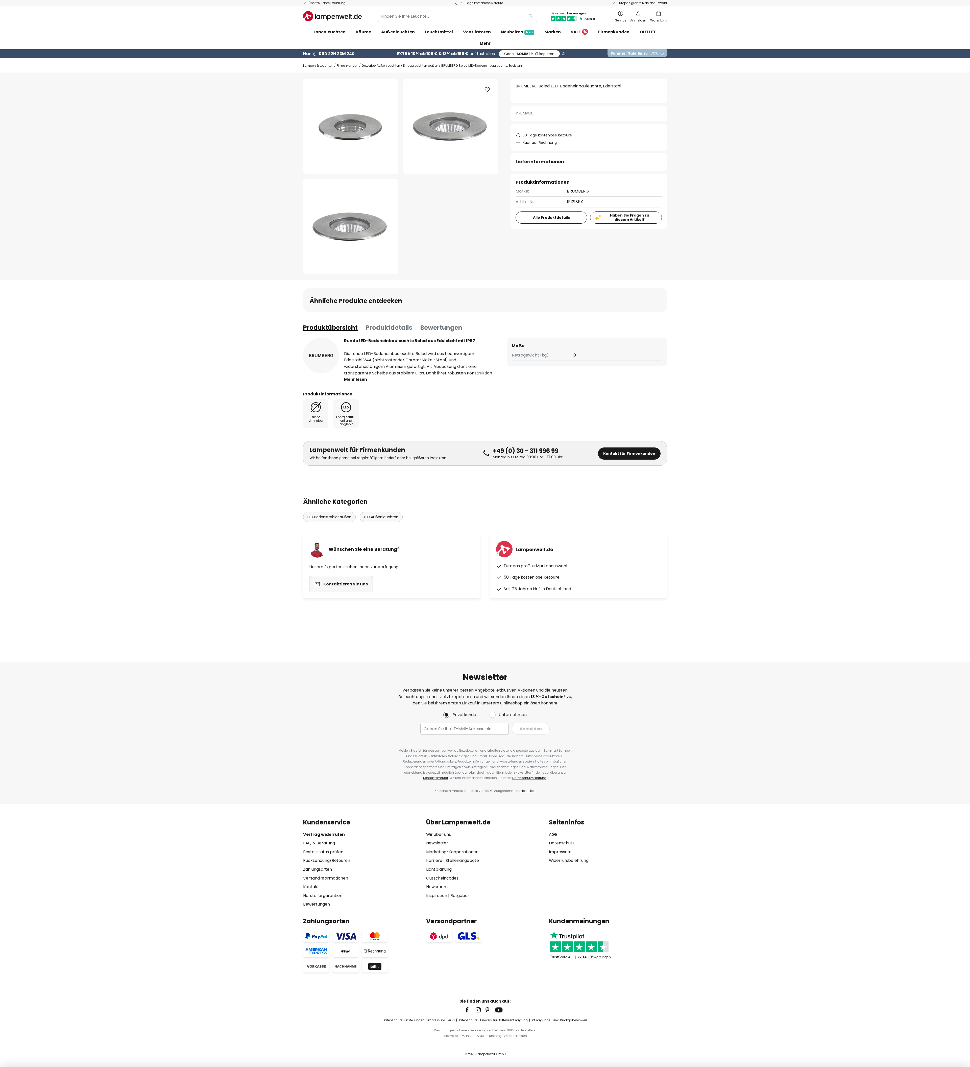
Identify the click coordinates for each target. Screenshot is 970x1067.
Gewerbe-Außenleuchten (380, 65)
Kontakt (311, 887)
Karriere (434, 860)
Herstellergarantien (322, 895)
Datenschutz (561, 843)
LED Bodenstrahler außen (329, 516)
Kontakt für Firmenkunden (629, 453)
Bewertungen (441, 327)
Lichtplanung (439, 869)
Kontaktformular (435, 778)
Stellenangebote (462, 860)
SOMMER (529, 53)
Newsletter (437, 843)
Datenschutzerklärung (529, 778)
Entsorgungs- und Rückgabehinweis (559, 1020)
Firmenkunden (347, 65)
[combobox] (457, 16)
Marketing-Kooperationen (452, 852)
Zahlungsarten (317, 869)
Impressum (560, 852)
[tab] (330, 328)
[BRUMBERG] (321, 355)
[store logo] (332, 16)
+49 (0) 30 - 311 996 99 (525, 451)
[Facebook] (470, 1009)
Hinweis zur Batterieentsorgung (504, 1020)
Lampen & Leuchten (318, 65)
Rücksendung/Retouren (326, 860)
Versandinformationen (325, 878)
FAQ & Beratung (319, 843)
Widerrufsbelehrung (569, 860)
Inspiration (436, 895)
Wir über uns (438, 834)
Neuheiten (517, 32)
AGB (553, 834)
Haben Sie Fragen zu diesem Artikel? (629, 217)
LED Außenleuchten (381, 516)
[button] (350, 226)
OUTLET (648, 32)
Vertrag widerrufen (324, 834)
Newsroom (437, 887)
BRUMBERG (578, 191)
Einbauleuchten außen (420, 65)
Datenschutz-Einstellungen (403, 1020)
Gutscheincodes (442, 878)
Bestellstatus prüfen (323, 852)
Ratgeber (459, 895)
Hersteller (528, 791)
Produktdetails (389, 327)
